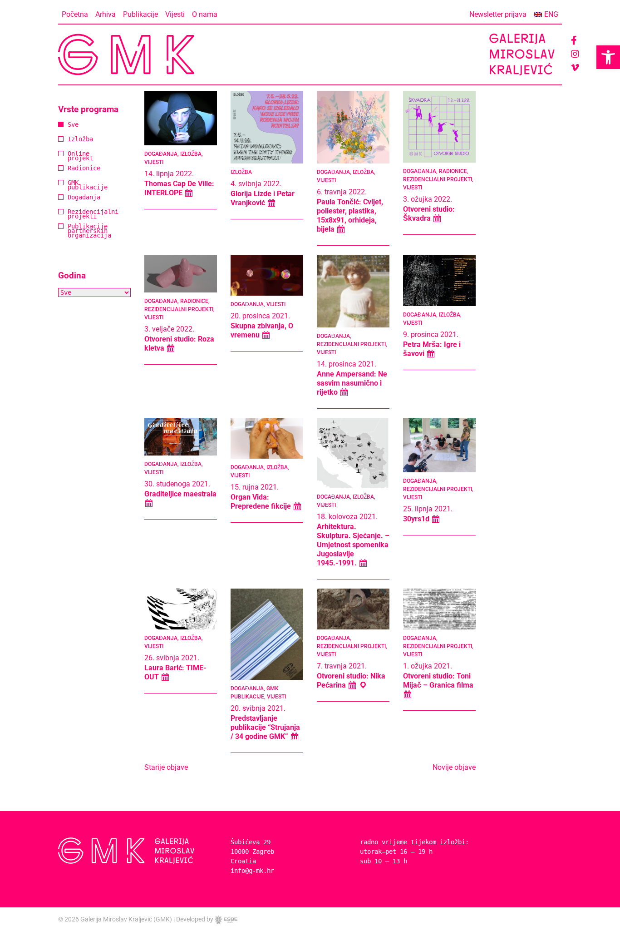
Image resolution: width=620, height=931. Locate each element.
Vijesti (175, 14)
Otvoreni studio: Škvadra (429, 214)
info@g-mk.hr (252, 870)
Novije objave (454, 767)
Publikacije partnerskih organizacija (71, 231)
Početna (75, 14)
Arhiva (105, 14)
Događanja (71, 198)
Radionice (71, 169)
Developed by (195, 919)
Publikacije (140, 14)
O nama (204, 14)
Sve (71, 125)
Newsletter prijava (498, 14)
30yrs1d (417, 519)
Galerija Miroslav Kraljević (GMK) (126, 919)
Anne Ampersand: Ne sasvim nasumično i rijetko (352, 383)
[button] (608, 57)
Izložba (71, 140)
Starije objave (166, 767)
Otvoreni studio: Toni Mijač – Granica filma (438, 680)
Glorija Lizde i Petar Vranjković (263, 198)
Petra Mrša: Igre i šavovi (432, 349)
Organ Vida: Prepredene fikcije (262, 501)
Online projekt (71, 156)
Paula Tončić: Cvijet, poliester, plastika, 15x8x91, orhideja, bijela (350, 215)
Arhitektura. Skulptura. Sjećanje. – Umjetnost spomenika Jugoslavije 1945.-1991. (353, 544)
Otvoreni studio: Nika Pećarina (351, 680)
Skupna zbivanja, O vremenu (262, 330)
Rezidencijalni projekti (71, 214)
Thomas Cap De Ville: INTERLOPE (179, 188)
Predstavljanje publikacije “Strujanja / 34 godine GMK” (265, 727)
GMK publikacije (71, 185)
